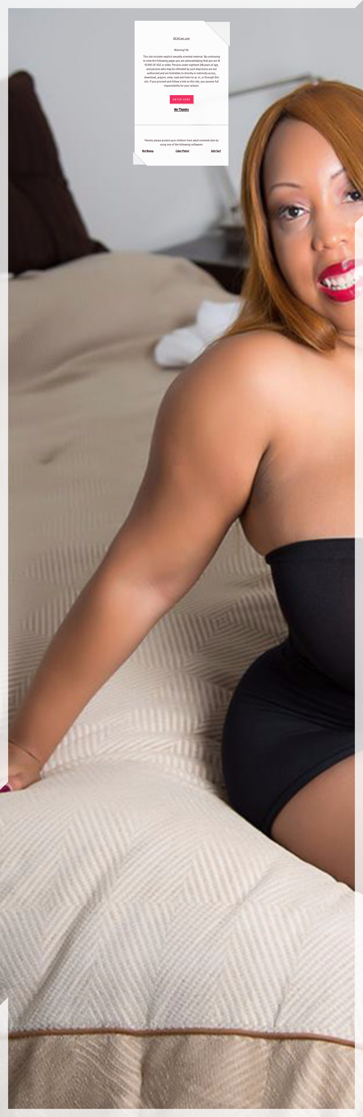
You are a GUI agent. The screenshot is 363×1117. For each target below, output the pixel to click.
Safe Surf (216, 150)
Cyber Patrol (182, 150)
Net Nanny (148, 150)
